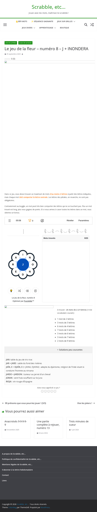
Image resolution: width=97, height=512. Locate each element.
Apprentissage (46, 27)
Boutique (64, 27)
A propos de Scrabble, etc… (14, 454)
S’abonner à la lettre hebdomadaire (17, 470)
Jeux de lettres (11, 43)
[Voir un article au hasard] (92, 25)
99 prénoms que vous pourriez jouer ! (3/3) (25, 403)
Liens (4, 480)
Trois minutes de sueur (79, 423)
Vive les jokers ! (84, 403)
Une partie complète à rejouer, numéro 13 (48, 425)
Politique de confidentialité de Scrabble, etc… (21, 459)
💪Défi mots (21, 21)
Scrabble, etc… (48, 6)
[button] (73, 21)
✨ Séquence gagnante (42, 21)
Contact (5, 475)
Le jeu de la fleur (25, 43)
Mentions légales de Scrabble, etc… (17, 464)
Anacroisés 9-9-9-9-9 (16, 423)
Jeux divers (27, 27)
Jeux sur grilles (64, 21)
